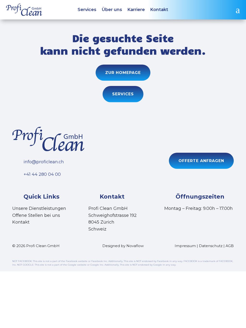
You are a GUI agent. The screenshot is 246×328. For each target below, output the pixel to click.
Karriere (136, 10)
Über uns (112, 10)
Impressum (185, 245)
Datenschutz (210, 245)
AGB (230, 245)
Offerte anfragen (201, 160)
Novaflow (135, 245)
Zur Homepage (123, 72)
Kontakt (159, 10)
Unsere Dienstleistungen (39, 208)
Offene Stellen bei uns (36, 215)
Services (87, 10)
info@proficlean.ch (44, 161)
